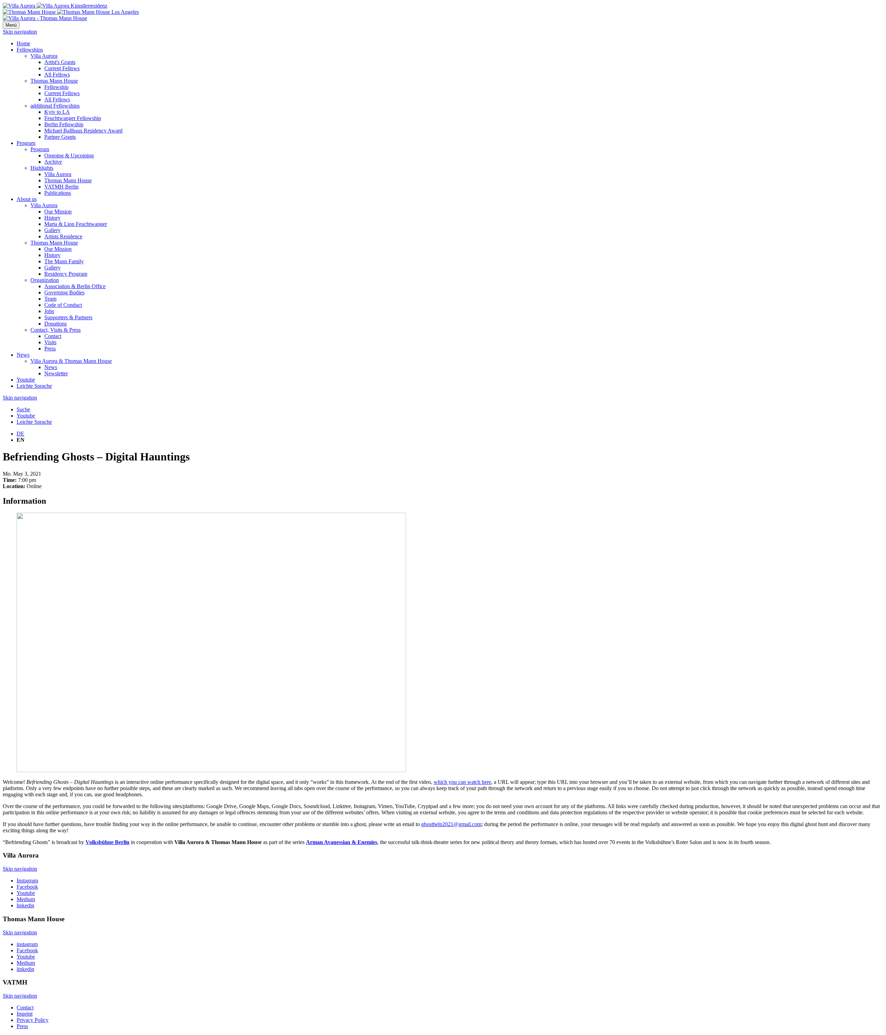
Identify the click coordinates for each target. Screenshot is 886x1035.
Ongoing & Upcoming (69, 155)
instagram (27, 944)
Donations (55, 324)
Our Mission (58, 211)
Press (50, 348)
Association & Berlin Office (75, 286)
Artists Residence (63, 236)
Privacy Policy (32, 1020)
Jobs (49, 311)
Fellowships (30, 50)
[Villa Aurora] (55, 6)
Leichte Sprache (34, 386)
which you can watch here (462, 782)
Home (23, 43)
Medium (26, 899)
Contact (52, 336)
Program (26, 143)
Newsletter (56, 373)
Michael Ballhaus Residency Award (83, 131)
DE (20, 434)
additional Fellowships (55, 106)
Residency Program (65, 274)
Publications (57, 193)
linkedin (25, 905)
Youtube (26, 380)
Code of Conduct (63, 305)
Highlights (41, 168)
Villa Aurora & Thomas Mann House (71, 361)
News (23, 355)
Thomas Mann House (54, 81)
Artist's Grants (59, 62)
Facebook (27, 887)
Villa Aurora (43, 56)
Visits (50, 342)
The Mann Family (64, 261)
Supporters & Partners (68, 317)
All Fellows (57, 74)
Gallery (52, 230)
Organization (44, 280)
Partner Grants (60, 137)
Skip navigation (20, 32)
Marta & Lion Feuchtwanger (75, 224)
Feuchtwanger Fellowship (72, 118)
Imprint (25, 1014)
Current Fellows (62, 68)
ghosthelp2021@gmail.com (451, 824)
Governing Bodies (64, 292)
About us (27, 199)
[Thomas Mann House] (71, 12)
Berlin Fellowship (63, 124)
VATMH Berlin (61, 187)
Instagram (27, 880)
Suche (23, 409)
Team (50, 299)
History (52, 218)
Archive (53, 162)
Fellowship (56, 87)
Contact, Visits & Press (55, 330)
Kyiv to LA (57, 112)
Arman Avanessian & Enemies (341, 842)
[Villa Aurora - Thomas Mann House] (45, 18)
